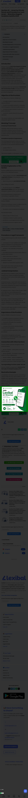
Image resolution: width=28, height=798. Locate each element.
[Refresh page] (25, 791)
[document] (14, 399)
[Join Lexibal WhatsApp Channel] (2, 793)
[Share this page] (2, 789)
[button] (26, 388)
